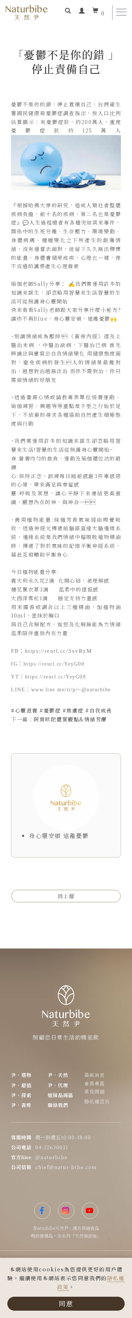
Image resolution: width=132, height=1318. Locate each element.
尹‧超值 (21, 1085)
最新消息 (94, 1074)
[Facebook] (42, 1210)
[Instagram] (66, 1210)
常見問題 (94, 1091)
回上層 (66, 896)
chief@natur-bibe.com (65, 1167)
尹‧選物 (21, 1074)
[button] (68, 11)
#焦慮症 (73, 710)
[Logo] (27, 11)
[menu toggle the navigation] (121, 12)
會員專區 (94, 1083)
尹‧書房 (21, 1105)
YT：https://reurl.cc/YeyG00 (48, 677)
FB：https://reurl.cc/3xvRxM (51, 651)
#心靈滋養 (24, 710)
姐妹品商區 (60, 1095)
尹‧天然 (58, 1074)
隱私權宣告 (97, 1101)
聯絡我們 (58, 1105)
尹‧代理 (58, 1085)
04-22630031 (51, 1147)
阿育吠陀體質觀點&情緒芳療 (70, 719)
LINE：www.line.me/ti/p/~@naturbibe (61, 689)
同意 (66, 1303)
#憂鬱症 (50, 710)
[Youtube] (90, 1210)
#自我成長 (98, 710)
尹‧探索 (21, 1095)
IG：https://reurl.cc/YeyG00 (47, 664)
